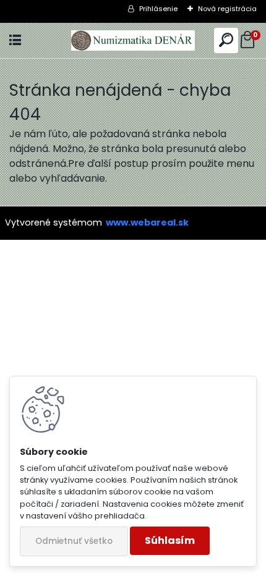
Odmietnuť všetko (74, 541)
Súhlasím (170, 540)
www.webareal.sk (147, 222)
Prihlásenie (158, 9)
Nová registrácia (227, 9)
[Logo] (133, 40)
